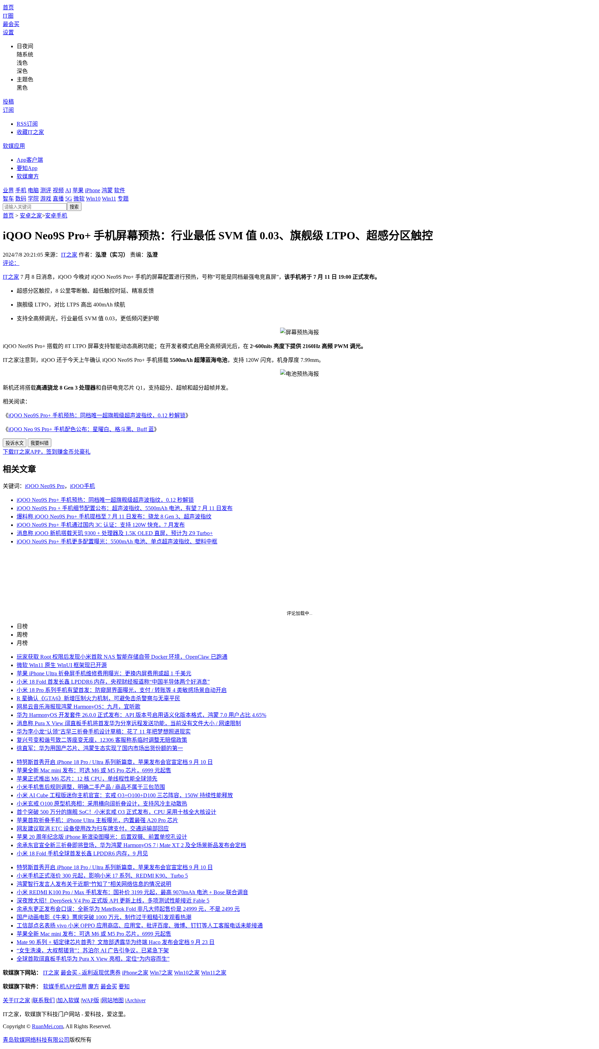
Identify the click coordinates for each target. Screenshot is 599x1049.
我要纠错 (40, 443)
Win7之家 (161, 973)
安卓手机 (56, 216)
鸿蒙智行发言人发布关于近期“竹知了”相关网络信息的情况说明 (94, 884)
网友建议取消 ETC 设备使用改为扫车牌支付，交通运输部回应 (93, 829)
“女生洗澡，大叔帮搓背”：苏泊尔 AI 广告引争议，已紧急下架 (93, 950)
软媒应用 (14, 146)
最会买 (11, 24)
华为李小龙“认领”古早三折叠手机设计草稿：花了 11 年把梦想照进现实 (104, 732)
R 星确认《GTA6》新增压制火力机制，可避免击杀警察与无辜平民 (98, 698)
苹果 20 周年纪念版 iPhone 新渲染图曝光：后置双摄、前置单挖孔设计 (102, 837)
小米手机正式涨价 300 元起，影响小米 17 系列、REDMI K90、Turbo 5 (102, 876)
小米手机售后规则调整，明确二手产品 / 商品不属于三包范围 (91, 787)
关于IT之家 (16, 1000)
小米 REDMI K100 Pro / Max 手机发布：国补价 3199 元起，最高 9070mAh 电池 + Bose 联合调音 (132, 892)
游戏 (45, 199)
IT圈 (8, 16)
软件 (119, 190)
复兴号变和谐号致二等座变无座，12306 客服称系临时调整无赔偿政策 (102, 740)
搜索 (74, 207)
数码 (20, 199)
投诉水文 (15, 443)
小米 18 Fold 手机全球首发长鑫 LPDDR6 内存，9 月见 (82, 853)
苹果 (78, 190)
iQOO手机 (82, 486)
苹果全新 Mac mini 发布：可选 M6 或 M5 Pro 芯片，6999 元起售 (94, 770)
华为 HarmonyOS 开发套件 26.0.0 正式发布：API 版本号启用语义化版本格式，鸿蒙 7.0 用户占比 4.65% (141, 715)
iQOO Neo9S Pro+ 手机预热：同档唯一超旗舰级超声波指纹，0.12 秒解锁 (96, 415)
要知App (27, 168)
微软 (79, 199)
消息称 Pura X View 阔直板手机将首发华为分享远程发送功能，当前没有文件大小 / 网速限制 (129, 723)
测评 (45, 190)
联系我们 (44, 1000)
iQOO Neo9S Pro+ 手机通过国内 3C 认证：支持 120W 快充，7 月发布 (101, 525)
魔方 (93, 986)
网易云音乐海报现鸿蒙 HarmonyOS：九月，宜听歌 (78, 707)
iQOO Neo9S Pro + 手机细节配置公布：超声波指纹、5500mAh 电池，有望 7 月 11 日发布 (125, 508)
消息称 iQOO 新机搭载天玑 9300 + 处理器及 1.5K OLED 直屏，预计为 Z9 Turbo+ (115, 533)
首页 (8, 7)
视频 (58, 190)
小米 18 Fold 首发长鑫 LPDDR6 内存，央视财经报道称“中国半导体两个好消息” (113, 682)
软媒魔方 (28, 176)
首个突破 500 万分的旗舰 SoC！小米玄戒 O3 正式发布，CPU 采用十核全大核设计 (116, 812)
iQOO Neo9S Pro (44, 486)
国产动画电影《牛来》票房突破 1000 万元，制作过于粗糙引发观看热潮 (104, 917)
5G (68, 199)
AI (68, 190)
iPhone (92, 190)
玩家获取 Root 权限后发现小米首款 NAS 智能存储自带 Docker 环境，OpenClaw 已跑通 (122, 657)
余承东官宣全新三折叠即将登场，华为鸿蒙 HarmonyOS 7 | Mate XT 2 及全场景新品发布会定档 (131, 845)
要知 (124, 986)
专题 (123, 199)
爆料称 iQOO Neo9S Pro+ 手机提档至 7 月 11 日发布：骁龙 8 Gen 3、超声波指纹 (114, 516)
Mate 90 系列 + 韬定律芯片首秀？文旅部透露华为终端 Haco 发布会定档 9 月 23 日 (116, 942)
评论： (11, 263)
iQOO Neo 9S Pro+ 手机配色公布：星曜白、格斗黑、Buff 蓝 (81, 429)
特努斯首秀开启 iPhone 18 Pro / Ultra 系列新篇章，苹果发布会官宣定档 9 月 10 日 (115, 762)
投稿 (8, 102)
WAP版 (90, 1000)
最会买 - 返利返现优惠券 (91, 973)
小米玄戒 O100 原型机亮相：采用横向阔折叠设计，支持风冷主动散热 (102, 804)
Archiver (136, 1000)
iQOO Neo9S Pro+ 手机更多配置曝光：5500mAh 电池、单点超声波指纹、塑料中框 (117, 541)
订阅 (8, 110)
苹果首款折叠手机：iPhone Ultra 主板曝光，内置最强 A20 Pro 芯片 (97, 820)
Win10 (93, 199)
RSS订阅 (27, 124)
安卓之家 (31, 216)
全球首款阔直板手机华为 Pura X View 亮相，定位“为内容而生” (93, 959)
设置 (8, 32)
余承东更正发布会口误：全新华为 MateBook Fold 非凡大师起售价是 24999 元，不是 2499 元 (128, 909)
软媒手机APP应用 (65, 986)
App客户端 (30, 160)
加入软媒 (68, 1000)
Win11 (109, 199)
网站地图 (113, 1000)
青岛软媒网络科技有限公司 (36, 1040)
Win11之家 (213, 973)
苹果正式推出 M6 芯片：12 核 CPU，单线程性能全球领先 (87, 779)
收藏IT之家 (30, 132)
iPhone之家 (135, 973)
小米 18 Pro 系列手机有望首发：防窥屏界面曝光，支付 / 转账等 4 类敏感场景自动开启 (122, 690)
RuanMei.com (47, 1026)
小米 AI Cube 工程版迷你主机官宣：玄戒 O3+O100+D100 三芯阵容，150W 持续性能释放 (125, 795)
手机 (20, 190)
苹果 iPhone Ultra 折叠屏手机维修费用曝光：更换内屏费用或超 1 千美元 (104, 673)
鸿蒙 (107, 190)
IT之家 (69, 255)
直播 (58, 199)
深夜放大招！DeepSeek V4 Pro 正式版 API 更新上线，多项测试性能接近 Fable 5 (113, 901)
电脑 (33, 190)
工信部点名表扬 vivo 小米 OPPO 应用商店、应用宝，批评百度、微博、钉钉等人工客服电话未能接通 (140, 925)
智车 (8, 199)
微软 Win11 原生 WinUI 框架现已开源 (62, 665)
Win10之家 (187, 973)
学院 (33, 199)
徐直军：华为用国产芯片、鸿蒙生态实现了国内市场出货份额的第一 (100, 748)
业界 (8, 190)
